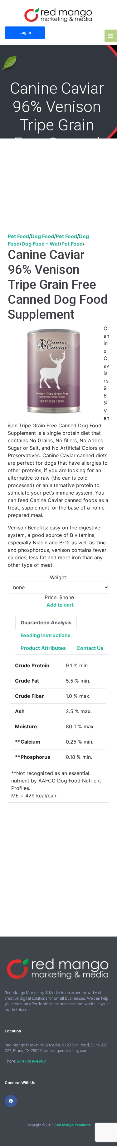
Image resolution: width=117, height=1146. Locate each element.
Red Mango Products (72, 1125)
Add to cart (60, 605)
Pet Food (18, 236)
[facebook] (11, 1101)
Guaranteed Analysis (46, 622)
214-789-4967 (31, 1061)
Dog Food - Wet (41, 244)
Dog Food (42, 236)
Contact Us (90, 648)
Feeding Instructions (46, 635)
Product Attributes (43, 648)
